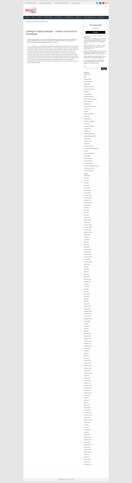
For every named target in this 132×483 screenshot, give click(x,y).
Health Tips (87, 116)
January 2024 (87, 252)
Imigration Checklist (89, 126)
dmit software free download (43, 49)
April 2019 (86, 355)
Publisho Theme (61, 479)
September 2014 (88, 444)
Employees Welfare (89, 96)
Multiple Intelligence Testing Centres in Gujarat (46, 56)
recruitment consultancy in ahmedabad (67, 57)
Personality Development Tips (91, 148)
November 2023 (88, 257)
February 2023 (87, 279)
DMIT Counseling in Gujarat (73, 47)
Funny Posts (87, 109)
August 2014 (87, 447)
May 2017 (86, 400)
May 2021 (86, 299)
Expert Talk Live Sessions (90, 99)
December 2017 (88, 385)
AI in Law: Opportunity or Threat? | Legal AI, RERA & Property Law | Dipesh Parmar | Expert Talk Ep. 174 (95, 47)
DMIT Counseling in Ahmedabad (60, 47)
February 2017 (87, 407)
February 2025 (87, 220)
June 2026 (86, 180)
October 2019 (87, 343)
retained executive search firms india (59, 59)
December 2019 (88, 338)
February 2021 (87, 306)
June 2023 (86, 269)
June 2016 (86, 427)
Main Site (27, 17)
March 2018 (87, 378)
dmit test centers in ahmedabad (56, 49)
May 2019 (86, 353)
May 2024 (86, 242)
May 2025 (86, 212)
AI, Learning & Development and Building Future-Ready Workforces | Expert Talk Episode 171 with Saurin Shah (94, 62)
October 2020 (87, 316)
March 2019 (87, 358)
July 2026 (86, 178)
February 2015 (87, 437)
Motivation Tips (88, 141)
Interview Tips (58, 17)
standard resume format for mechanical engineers (51, 61)
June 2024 (86, 239)
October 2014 (87, 442)
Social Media (87, 155)
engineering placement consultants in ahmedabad (50, 51)
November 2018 (88, 368)
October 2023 (87, 259)
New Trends (87, 143)
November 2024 (88, 227)
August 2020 (87, 321)
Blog (85, 76)
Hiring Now (101, 17)
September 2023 (88, 262)
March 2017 (87, 405)
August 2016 (87, 422)
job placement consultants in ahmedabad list (42, 54)
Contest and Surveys (89, 89)
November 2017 (88, 388)
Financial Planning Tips (89, 106)
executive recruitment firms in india (39, 52)
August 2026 (87, 175)
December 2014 (88, 439)
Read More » (55, 42)
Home (33, 17)
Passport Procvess (89, 146)
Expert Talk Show (88, 101)
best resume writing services (73, 46)
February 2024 (87, 249)
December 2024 (88, 225)
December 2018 (88, 365)
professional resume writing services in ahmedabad (48, 57)
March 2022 (87, 294)
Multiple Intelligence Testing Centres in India (64, 56)
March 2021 (87, 304)
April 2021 (86, 301)
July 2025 (86, 207)
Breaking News (87, 79)
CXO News (86, 91)
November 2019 (88, 341)
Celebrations (87, 84)
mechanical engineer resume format (58, 54)
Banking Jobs (87, 74)
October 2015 (87, 430)
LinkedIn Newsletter (76, 3)
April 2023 (86, 274)
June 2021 (86, 296)
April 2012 (86, 454)
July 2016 (86, 425)
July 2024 (86, 237)
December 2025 (88, 195)
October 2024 (87, 229)
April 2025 (86, 215)
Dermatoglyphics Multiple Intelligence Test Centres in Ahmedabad (40, 47)
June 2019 (86, 350)
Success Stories (88, 160)
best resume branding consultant (60, 46)
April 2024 (86, 244)
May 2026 (86, 183)
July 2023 (86, 267)
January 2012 (87, 462)
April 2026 (86, 185)
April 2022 (86, 291)
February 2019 (87, 360)
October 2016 (87, 417)
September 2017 (88, 392)
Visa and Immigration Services (91, 165)
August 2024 (87, 234)
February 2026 (87, 190)
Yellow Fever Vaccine (89, 168)
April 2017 (86, 402)
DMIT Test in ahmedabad (68, 49)
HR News (39, 17)
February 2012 (87, 459)
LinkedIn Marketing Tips (89, 17)
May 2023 (86, 271)
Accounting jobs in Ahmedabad (46, 46)
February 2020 (87, 333)
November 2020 (88, 313)
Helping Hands (87, 118)
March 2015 (87, 434)
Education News (88, 94)
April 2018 (86, 375)
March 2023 (87, 276)
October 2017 (87, 390)
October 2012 (87, 452)
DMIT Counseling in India (32, 49)
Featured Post (87, 104)
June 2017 (86, 397)
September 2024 (88, 232)
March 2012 (87, 457)
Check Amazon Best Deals (30, 3)
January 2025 (87, 222)
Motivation (78, 17)
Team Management (88, 163)
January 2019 (87, 363)
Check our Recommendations (45, 3)
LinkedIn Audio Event (89, 133)
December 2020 (88, 311)
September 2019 (88, 346)
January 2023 (87, 281)
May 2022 (86, 289)
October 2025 (87, 200)
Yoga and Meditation (89, 170)
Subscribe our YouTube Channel (62, 3)
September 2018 (88, 373)
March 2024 (87, 247)
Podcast (86, 151)
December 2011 (88, 464)
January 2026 (87, 192)
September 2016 (88, 420)
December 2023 (88, 254)
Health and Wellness (89, 114)
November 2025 (88, 197)
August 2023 (87, 264)
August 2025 (87, 205)
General (86, 111)
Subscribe (95, 32)
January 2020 (87, 336)
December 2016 (88, 412)
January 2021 (87, 308)
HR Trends (86, 123)
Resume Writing (69, 17)
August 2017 (87, 395)
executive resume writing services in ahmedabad (56, 52)
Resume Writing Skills (89, 153)
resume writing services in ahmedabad (43, 59)
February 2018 (87, 380)
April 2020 (86, 331)
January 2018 (87, 383)
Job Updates (34, 46)
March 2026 (87, 187)
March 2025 (87, 217)
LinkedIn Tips (87, 138)
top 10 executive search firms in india (69, 61)
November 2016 (88, 415)
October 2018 (87, 370)
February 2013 (87, 449)
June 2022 (86, 286)
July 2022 (86, 284)
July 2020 (86, 323)
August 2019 (87, 348)
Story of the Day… (88, 158)
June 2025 (86, 210)
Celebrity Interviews (89, 86)
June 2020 (86, 326)
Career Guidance (48, 17)
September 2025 (88, 202)
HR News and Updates (89, 121)
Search (85, 66)
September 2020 (88, 318)
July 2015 (86, 432)
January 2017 (87, 410)
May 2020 (86, 328)
